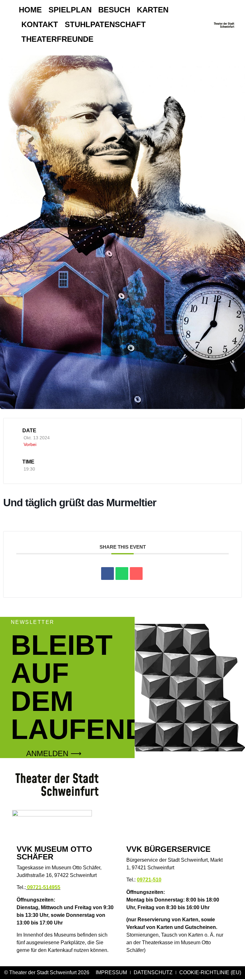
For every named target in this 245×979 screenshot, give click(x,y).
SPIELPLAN (70, 9)
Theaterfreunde (57, 39)
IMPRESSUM (111, 972)
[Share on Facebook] (107, 573)
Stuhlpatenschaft (105, 24)
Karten (152, 9)
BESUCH (114, 9)
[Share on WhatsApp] (121, 573)
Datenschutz (153, 972)
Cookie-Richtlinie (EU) (210, 972)
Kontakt (39, 24)
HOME (30, 9)
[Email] (136, 573)
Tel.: (38, 887)
